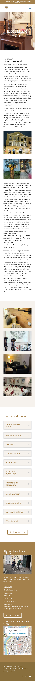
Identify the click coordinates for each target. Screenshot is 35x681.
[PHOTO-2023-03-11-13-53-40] (18, 341)
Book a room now (18, 532)
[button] (17, 638)
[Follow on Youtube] (30, 676)
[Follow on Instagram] (26, 676)
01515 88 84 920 (16, 609)
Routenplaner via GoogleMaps (17, 633)
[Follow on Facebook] (22, 676)
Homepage (7, 668)
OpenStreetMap (20, 654)
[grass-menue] (18, 386)
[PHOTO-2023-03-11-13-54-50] (18, 364)
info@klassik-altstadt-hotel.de (18, 606)
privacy (6, 671)
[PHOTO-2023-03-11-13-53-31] (18, 318)
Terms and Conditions (19, 668)
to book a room (13, 615)
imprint (12, 671)
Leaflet (12, 654)
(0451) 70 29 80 (11, 602)
